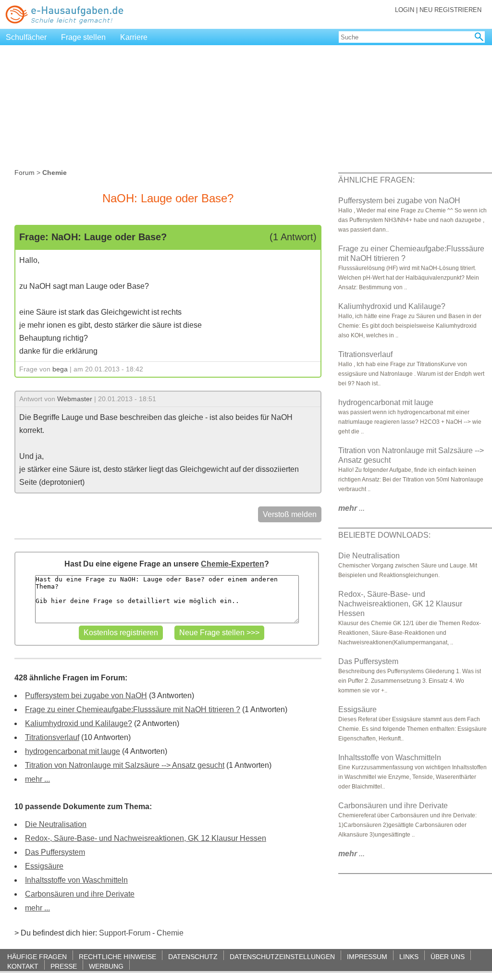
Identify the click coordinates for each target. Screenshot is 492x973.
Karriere (134, 37)
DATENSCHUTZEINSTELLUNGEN (282, 956)
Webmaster (74, 399)
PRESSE (63, 966)
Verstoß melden (290, 514)
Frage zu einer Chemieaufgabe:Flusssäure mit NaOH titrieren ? (132, 709)
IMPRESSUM (367, 956)
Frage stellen (83, 37)
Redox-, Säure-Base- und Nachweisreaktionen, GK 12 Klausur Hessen (145, 838)
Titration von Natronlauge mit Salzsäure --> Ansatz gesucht (124, 765)
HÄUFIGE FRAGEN (37, 956)
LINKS (408, 956)
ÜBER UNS (447, 956)
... (351, 508)
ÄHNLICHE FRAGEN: (376, 180)
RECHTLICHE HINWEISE (117, 956)
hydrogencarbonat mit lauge (72, 751)
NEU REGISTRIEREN (450, 9)
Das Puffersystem (55, 852)
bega (60, 369)
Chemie (170, 933)
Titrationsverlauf (52, 737)
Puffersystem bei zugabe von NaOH (86, 695)
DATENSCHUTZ (193, 956)
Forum (24, 172)
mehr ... (37, 779)
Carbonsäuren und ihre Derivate (80, 894)
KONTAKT (22, 966)
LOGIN (404, 9)
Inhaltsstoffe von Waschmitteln (76, 880)
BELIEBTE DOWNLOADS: (384, 535)
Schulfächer (26, 37)
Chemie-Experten (232, 564)
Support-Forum (124, 933)
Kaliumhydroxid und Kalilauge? (78, 723)
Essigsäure (44, 866)
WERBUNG (106, 966)
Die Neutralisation (55, 824)
